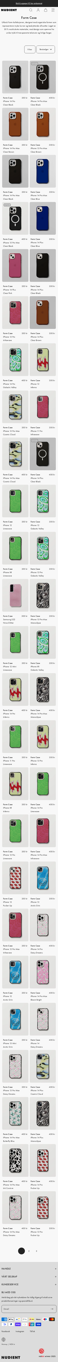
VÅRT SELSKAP (9, 1276)
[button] (30, 10)
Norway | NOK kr (8, 1344)
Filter (30, 49)
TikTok (32, 1331)
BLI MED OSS (8, 1292)
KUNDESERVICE (10, 1284)
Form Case (8, 97)
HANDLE (6, 1268)
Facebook (6, 1331)
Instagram (20, 1331)
